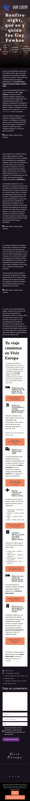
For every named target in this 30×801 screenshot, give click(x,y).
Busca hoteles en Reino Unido (15, 398)
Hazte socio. (9, 435)
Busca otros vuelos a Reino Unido (15, 525)
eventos (17, 673)
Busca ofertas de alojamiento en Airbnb (15, 640)
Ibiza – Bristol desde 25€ (15, 520)
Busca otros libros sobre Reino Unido (15, 569)
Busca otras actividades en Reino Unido (15, 441)
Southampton (22, 173)
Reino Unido (9, 671)
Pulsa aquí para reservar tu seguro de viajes (15, 482)
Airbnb (19, 625)
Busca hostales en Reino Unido (15, 599)
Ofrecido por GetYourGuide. (14, 433)
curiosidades (9, 673)
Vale (15, 793)
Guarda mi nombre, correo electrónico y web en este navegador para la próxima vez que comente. (14, 731)
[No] (28, 791)
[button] (20, 15)
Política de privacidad (15, 797)
